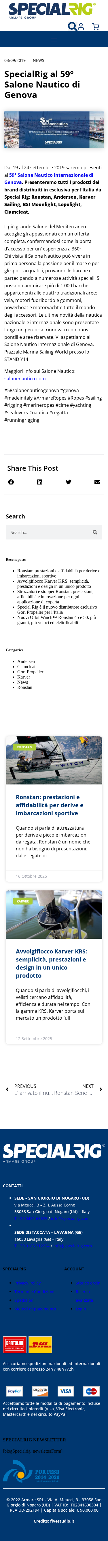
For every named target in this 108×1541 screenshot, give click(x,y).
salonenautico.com (25, 378)
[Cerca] (95, 532)
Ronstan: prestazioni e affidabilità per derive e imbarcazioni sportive (50, 805)
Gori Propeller (30, 671)
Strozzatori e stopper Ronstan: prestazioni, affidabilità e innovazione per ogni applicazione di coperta (55, 596)
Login (81, 1309)
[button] (72, 26)
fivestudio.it (62, 1521)
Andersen (26, 661)
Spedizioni (24, 1300)
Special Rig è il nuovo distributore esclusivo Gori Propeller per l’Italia (57, 610)
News (38, 60)
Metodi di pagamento (35, 1309)
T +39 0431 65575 (30, 1218)
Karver (23, 676)
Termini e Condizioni (34, 1291)
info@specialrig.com (70, 1218)
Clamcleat (26, 666)
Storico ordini (89, 1283)
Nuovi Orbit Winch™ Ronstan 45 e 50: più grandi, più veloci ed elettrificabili (56, 620)
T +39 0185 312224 (32, 1246)
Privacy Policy (27, 1283)
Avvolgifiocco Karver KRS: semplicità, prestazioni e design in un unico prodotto (54, 584)
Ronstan (24, 687)
